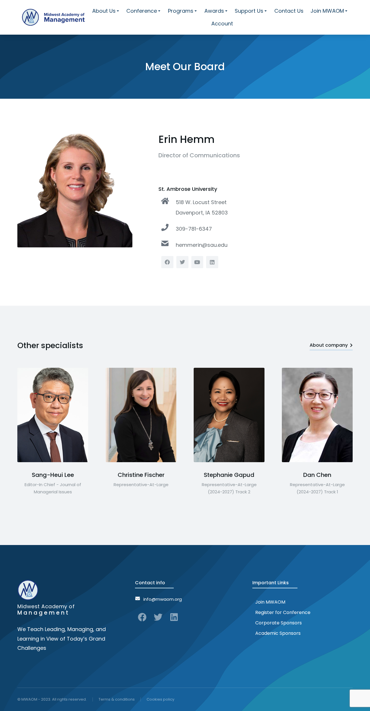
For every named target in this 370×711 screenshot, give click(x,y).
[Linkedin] (174, 617)
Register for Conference (282, 612)
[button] (17, 415)
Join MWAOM (270, 602)
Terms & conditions (117, 699)
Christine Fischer (141, 475)
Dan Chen (317, 475)
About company (329, 345)
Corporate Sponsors (278, 622)
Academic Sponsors (278, 633)
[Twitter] (158, 617)
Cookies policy (160, 699)
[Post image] (52, 415)
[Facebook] (142, 617)
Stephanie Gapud (229, 475)
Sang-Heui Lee (53, 475)
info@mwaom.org (162, 599)
